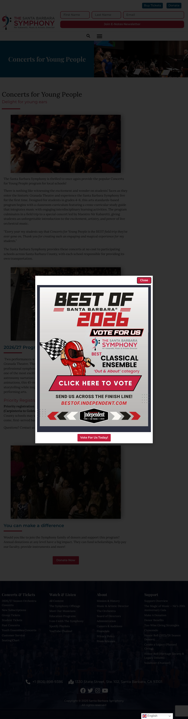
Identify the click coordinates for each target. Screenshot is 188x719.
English (152, 715)
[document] (94, 359)
